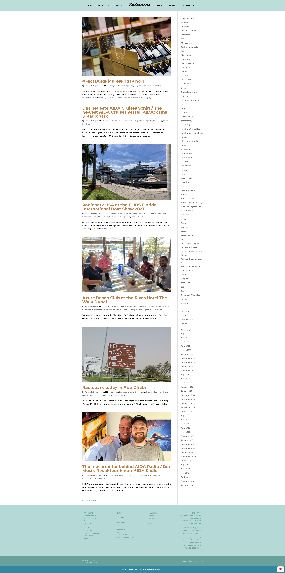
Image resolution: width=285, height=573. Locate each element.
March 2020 (186, 432)
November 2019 (188, 448)
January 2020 (187, 440)
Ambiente (114, 121)
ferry (183, 108)
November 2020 (188, 399)
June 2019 (185, 469)
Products (102, 6)
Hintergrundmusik (89, 217)
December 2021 (188, 358)
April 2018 (185, 477)
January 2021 (187, 391)
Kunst (183, 174)
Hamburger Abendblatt (192, 133)
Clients (117, 6)
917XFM (184, 22)
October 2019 (187, 452)
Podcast (184, 227)
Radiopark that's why (190, 266)
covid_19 (184, 76)
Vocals (184, 315)
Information (121, 529)
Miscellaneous (89, 524)
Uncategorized (187, 311)
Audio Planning (90, 521)
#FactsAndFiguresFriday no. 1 (113, 81)
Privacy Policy (121, 535)
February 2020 (187, 436)
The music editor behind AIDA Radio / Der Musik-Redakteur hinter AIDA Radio (126, 468)
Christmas (185, 67)
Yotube (184, 324)
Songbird (185, 279)
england (184, 96)
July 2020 (185, 416)
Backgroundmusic (116, 86)
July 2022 (185, 334)
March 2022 (186, 350)
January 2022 (187, 354)
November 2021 (188, 362)
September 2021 (188, 371)
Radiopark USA (137, 217)
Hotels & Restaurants (92, 533)
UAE (160, 310)
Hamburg (86, 124)
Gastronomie (87, 310)
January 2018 (187, 485)
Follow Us (152, 513)
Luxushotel (124, 310)
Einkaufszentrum (189, 92)
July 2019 (185, 465)
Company (171, 6)
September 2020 (188, 407)
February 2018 (187, 481)
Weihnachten (187, 320)
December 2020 (188, 395)
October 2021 (187, 366)
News (159, 5)
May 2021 (185, 383)
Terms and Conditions (124, 537)
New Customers (115, 395)
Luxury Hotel (114, 310)
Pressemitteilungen (190, 244)
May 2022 (185, 342)
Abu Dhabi (114, 392)
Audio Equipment (91, 518)
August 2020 (186, 411)
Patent (184, 223)
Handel (184, 137)
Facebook (151, 516)
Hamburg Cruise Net (190, 129)
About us (119, 520)
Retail (183, 274)
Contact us (188, 6)
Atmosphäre (123, 214)
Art (182, 39)
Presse (184, 239)
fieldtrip (166, 121)
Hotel (106, 310)
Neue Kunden (102, 395)
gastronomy (98, 310)
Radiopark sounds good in (119, 217)
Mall (183, 186)
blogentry (139, 86)
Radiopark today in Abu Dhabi (114, 387)
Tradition (185, 303)
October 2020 (187, 403)
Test (183, 291)
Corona (184, 72)
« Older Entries (89, 500)
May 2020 (185, 424)
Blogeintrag (129, 86)
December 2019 (188, 444)
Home (90, 5)
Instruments (186, 157)
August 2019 (186, 461)
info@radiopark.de (194, 528)
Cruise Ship (157, 121)
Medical (87, 538)
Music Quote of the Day (191, 203)
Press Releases (187, 235)
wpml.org (143, 569)
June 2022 (185, 338)
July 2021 (185, 375)
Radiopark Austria (189, 248)
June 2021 (185, 379)
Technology (120, 522)
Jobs (117, 525)
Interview (185, 162)
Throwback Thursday (190, 295)
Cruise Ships (89, 530)
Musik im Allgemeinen (191, 207)
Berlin (183, 51)
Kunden (93, 395)
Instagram (151, 518)
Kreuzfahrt (86, 479)
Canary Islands (187, 63)
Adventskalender (189, 31)
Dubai (166, 306)
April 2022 (185, 346)
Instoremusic (187, 153)
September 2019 (188, 457)
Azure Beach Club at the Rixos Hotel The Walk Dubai (124, 299)
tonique (155, 310)
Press (183, 231)
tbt (182, 287)
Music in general (98, 479)
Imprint (119, 532)
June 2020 (185, 420)
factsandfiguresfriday (152, 86)
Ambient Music (90, 516)
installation (186, 149)
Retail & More (89, 536)
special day (186, 283)
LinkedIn (150, 524)
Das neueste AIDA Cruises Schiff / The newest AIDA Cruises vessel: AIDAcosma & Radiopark (124, 112)
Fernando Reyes (91, 86)
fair (164, 214)
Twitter (150, 521)
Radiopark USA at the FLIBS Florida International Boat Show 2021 (119, 206)
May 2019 (185, 473)
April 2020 (185, 428)
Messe (100, 217)
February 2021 (187, 387)
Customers (158, 392)
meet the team (188, 190)
